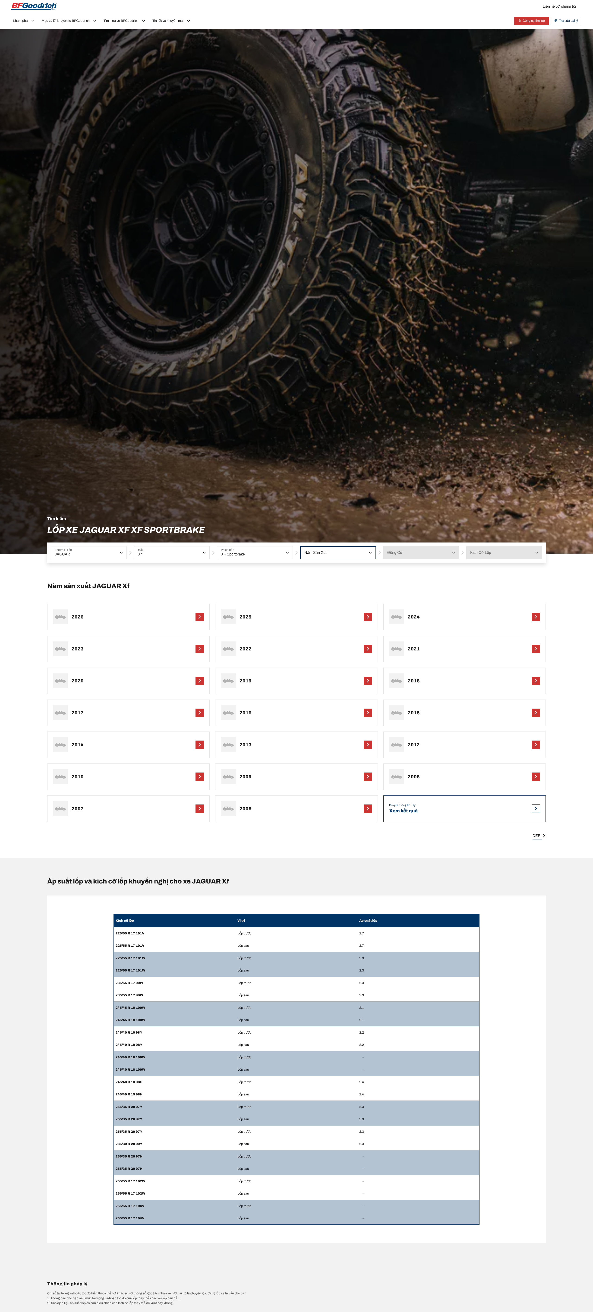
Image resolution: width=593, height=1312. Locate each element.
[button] (121, 552)
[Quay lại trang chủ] (34, 6)
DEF (536, 836)
